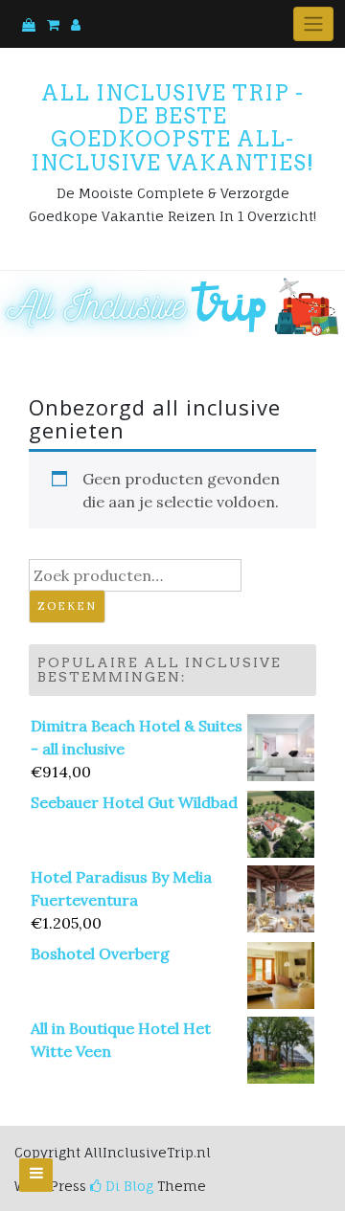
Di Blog (127, 1185)
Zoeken (67, 606)
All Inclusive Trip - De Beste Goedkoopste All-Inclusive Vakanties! (172, 127)
